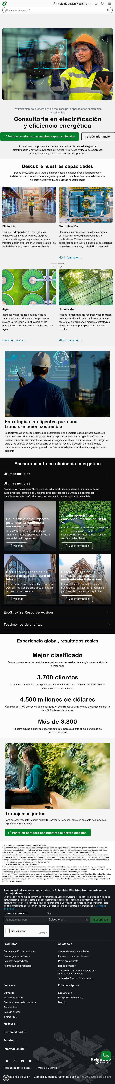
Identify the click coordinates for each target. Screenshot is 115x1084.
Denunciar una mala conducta (20, 1002)
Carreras (9, 992)
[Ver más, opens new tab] (16, 545)
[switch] (5, 1078)
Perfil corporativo (13, 997)
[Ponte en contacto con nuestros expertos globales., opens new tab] (39, 136)
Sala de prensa (12, 1012)
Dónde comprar (67, 965)
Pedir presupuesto (68, 961)
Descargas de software (17, 956)
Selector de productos (16, 961)
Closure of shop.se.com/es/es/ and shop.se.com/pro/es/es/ (77, 972)
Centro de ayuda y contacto (73, 951)
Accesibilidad (11, 1007)
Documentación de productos (20, 951)
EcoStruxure (65, 992)
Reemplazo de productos (17, 965)
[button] (48, 832)
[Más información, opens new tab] (71, 257)
